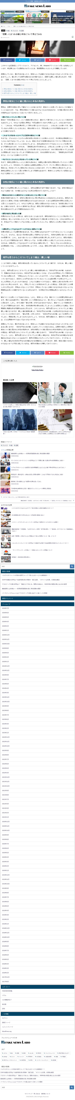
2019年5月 (5, 906)
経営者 (54, 1060)
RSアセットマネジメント (10, 1060)
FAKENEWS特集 (7, 991)
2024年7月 (5, 679)
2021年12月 (6, 777)
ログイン (5, 1018)
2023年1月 (5, 732)
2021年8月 (5, 795)
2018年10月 (6, 937)
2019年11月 (5, 879)
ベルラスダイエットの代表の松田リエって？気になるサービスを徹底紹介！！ (26, 575)
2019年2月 (5, 919)
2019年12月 (6, 875)
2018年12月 (6, 928)
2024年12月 (6, 666)
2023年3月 (5, 723)
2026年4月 (5, 621)
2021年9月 (5, 790)
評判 (3, 1008)
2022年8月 (5, 755)
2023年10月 (6, 701)
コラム (3, 30)
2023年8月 (5, 710)
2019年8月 (5, 892)
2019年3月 (5, 915)
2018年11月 (5, 932)
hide (22, 85)
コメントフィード (7, 1027)
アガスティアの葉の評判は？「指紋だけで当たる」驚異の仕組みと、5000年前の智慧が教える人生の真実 (34, 584)
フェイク (15, 30)
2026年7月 (5, 608)
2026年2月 (5, 626)
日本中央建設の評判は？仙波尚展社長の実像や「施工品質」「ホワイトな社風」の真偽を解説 (31, 579)
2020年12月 (6, 821)
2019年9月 (5, 888)
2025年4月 (5, 657)
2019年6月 (5, 901)
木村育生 (23, 1060)
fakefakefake (37, 370)
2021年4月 (5, 803)
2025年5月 (5, 652)
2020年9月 (5, 835)
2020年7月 (5, 843)
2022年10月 (6, 746)
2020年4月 (5, 857)
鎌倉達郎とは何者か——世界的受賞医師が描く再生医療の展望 (21, 588)
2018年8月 (5, 946)
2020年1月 (5, 870)
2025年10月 (6, 643)
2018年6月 (5, 955)
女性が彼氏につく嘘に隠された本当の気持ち (17, 91)
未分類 (4, 1004)
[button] (2, 17)
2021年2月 (5, 812)
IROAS (39, 1053)
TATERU (30, 1056)
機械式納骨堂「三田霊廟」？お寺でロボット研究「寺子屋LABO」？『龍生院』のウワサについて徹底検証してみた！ (46, 500)
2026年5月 (5, 617)
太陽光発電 (48, 1056)
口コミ (13, 1056)
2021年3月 (5, 808)
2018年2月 (5, 972)
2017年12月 (6, 977)
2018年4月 (5, 964)
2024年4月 (5, 688)
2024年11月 (5, 670)
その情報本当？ (7, 999)
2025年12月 (6, 635)
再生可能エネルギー (64, 1053)
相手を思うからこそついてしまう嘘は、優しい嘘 (19, 93)
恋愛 (22, 30)
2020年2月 (5, 866)
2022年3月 (5, 772)
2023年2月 (5, 728)
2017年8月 (5, 981)
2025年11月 (5, 639)
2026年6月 (5, 612)
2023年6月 (5, 719)
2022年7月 (5, 759)
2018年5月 (5, 959)
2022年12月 (6, 737)
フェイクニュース (50, 1053)
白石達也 (39, 1056)
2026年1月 (5, 630)
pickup (5, 1056)
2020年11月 (5, 826)
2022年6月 (5, 763)
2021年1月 (5, 817)
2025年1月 (5, 661)
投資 (18, 1053)
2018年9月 (5, 941)
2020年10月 (6, 830)
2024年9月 (5, 675)
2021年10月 (6, 786)
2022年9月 (5, 750)
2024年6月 (5, 683)
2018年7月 (5, 950)
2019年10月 (6, 883)
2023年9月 (5, 706)
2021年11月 (5, 781)
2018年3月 (5, 968)
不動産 (64, 1056)
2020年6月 (5, 848)
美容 (24, 1053)
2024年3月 (5, 692)
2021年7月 (5, 799)
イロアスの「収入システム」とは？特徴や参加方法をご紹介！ (16, 497)
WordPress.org (6, 1031)
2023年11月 (5, 697)
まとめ (31, 1053)
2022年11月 (5, 741)
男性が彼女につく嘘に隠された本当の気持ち (17, 89)
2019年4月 (5, 910)
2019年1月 (5, 924)
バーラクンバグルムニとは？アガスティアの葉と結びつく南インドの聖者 (24, 593)
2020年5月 (5, 852)
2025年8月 (5, 648)
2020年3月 (5, 861)
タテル (5, 1053)
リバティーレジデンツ (42, 1060)
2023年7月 (5, 715)
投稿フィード (6, 1022)
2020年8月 (5, 839)
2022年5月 (5, 768)
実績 (57, 1056)
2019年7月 (5, 897)
